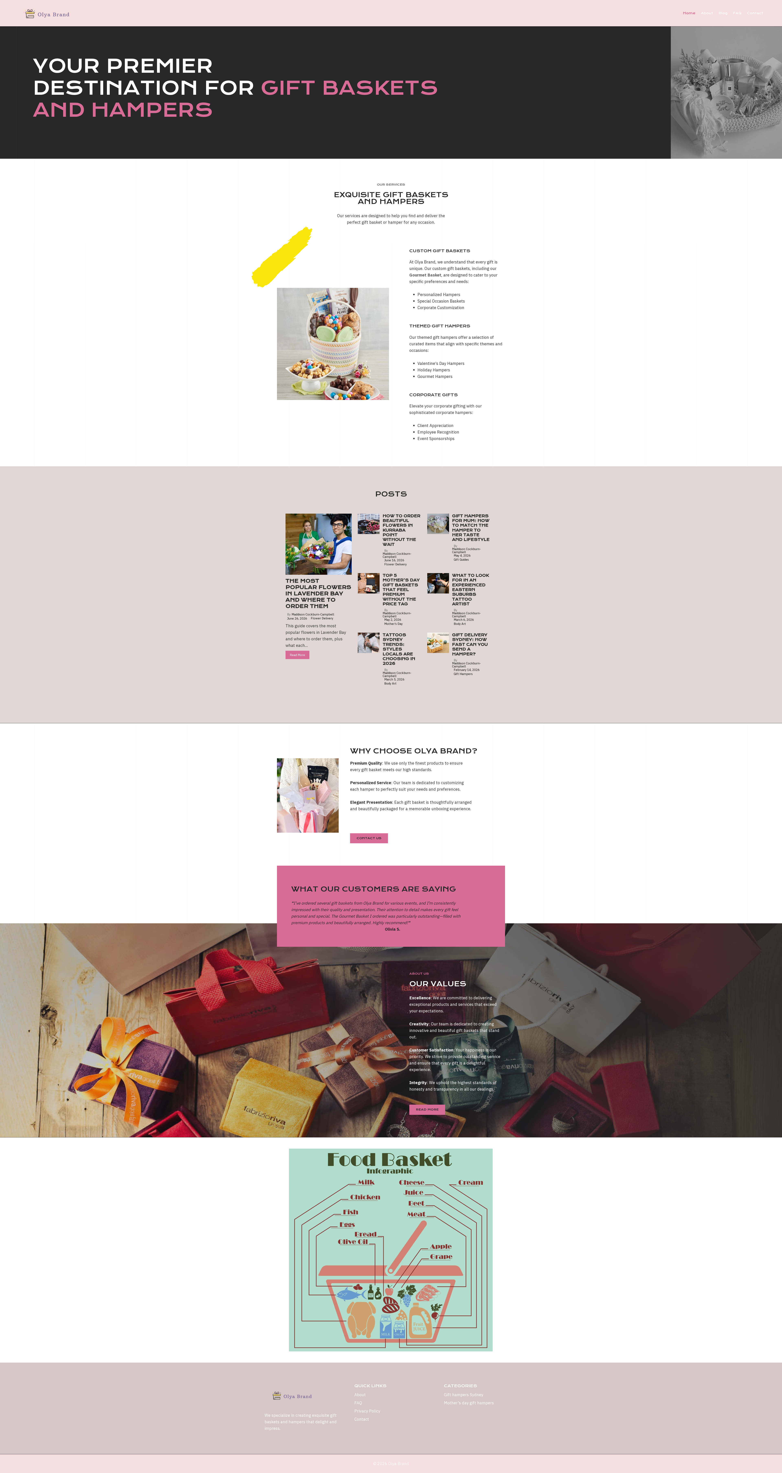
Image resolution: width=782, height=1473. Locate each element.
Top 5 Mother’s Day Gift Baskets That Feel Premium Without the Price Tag (401, 589)
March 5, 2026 (394, 679)
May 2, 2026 (392, 619)
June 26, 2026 (297, 618)
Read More (297, 655)
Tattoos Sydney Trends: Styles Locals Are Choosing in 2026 (399, 649)
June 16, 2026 (394, 560)
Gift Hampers (463, 674)
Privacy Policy (367, 1411)
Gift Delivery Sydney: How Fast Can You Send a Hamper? (470, 644)
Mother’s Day (393, 624)
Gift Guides (461, 559)
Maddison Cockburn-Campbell (313, 614)
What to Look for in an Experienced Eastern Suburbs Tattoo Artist (470, 589)
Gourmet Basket (425, 275)
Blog (722, 13)
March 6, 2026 (464, 619)
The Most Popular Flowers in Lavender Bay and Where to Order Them (318, 593)
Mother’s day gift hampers (469, 1403)
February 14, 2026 (467, 669)
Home (689, 13)
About (707, 13)
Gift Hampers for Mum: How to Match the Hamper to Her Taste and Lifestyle (471, 528)
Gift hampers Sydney (463, 1394)
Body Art (460, 624)
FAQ (737, 13)
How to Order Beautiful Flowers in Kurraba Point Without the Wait (401, 530)
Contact (755, 13)
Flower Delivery (322, 618)
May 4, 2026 (462, 555)
